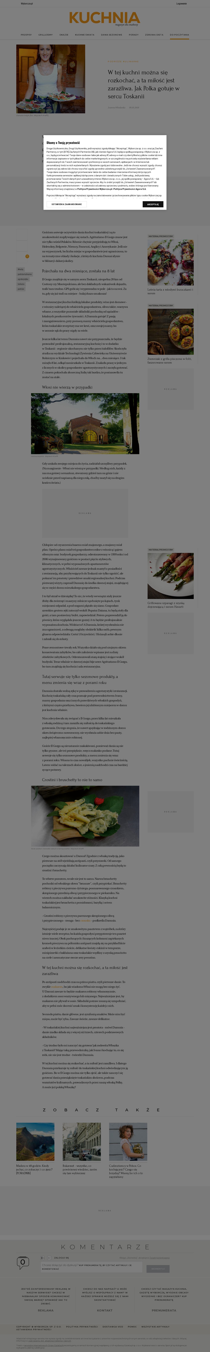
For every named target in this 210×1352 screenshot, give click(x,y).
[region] (105, 172)
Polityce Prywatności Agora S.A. (129, 189)
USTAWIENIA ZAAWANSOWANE (67, 204)
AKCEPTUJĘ (153, 204)
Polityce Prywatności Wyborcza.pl (94, 189)
